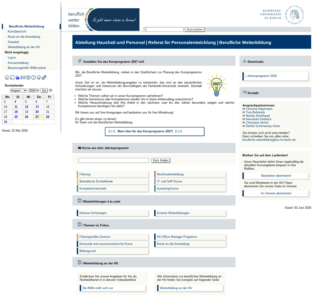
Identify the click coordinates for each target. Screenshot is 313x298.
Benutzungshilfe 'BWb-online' (27, 68)
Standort (13, 42)
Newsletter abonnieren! (276, 175)
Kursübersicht (17, 31)
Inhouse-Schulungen (93, 213)
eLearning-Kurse (167, 188)
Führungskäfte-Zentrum (95, 236)
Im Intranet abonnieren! (276, 193)
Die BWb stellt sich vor (97, 288)
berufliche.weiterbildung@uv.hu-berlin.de (269, 139)
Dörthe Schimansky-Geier (263, 126)
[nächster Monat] (50, 90)
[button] (154, 131)
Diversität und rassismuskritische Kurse (106, 244)
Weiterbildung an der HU (24, 47)
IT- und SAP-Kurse (169, 181)
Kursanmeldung (18, 63)
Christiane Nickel (257, 122)
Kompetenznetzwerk (93, 188)
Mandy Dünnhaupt (258, 115)
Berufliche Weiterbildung (26, 26)
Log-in (12, 57)
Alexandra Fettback (259, 119)
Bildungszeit (88, 251)
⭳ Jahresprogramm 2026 (261, 76)
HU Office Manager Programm (177, 236)
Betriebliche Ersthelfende (96, 181)
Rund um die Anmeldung (24, 36)
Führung (85, 174)
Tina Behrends (255, 112)
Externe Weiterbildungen (173, 213)
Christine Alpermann (259, 109)
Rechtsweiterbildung (170, 174)
